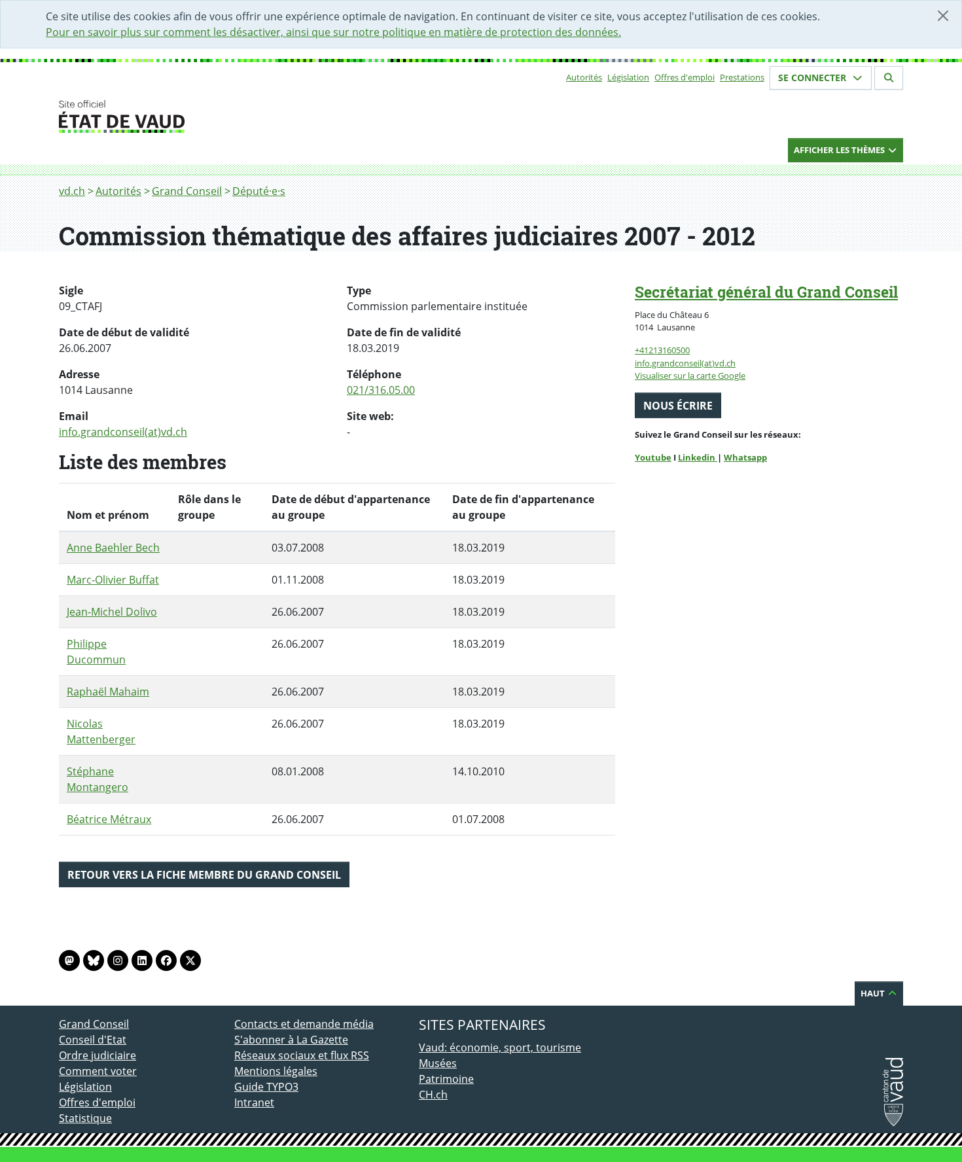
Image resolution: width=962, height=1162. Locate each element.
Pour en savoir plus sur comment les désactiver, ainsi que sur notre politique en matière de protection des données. (333, 32)
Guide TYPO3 (266, 1087)
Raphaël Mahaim (108, 691)
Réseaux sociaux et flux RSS (301, 1055)
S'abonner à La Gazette (291, 1039)
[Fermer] (943, 16)
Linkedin (697, 457)
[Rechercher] (888, 78)
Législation (628, 77)
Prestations (742, 77)
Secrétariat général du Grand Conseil (766, 292)
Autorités (584, 77)
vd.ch (72, 191)
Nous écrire (678, 405)
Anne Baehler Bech (113, 547)
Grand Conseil (187, 191)
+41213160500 (662, 350)
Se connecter (813, 77)
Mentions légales (275, 1071)
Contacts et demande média (304, 1024)
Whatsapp (745, 457)
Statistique (85, 1118)
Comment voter (98, 1071)
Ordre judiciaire (97, 1055)
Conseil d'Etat (92, 1039)
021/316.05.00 (381, 390)
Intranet (254, 1102)
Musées (438, 1063)
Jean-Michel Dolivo (112, 612)
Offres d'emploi (684, 77)
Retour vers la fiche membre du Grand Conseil (204, 875)
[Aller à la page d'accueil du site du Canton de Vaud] (229, 116)
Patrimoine (446, 1079)
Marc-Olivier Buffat (113, 579)
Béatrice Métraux (109, 819)
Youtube (653, 457)
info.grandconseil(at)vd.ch (123, 432)
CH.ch (433, 1094)
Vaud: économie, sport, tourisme (500, 1047)
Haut (874, 993)
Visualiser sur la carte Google (690, 375)
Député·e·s (258, 191)
